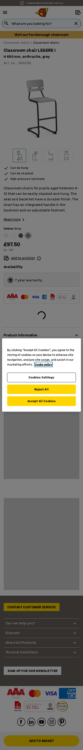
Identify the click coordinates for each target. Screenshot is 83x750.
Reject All (41, 389)
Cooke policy (43, 364)
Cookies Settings (41, 377)
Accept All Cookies (41, 401)
